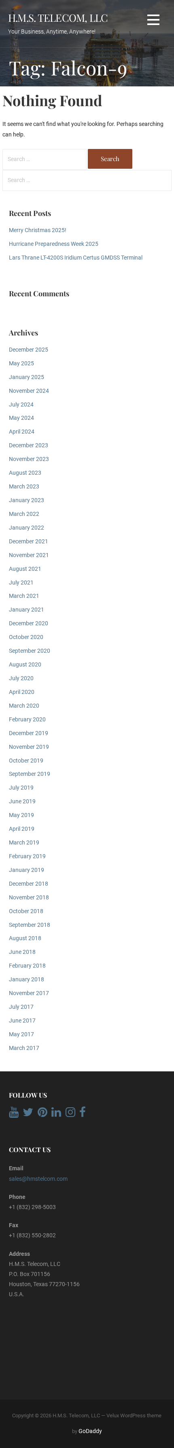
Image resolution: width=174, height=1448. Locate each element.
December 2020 (28, 623)
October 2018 (26, 911)
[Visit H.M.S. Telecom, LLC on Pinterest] (42, 1114)
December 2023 (28, 445)
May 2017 (21, 1034)
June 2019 (22, 801)
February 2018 (27, 965)
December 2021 (28, 541)
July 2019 (21, 787)
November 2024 (29, 391)
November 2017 (29, 993)
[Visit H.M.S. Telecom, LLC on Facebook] (82, 1114)
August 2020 (25, 664)
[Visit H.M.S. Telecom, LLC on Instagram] (70, 1114)
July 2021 (21, 582)
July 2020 (21, 678)
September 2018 (29, 925)
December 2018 (28, 883)
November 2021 (29, 555)
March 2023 (24, 486)
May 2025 (21, 363)
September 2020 (29, 651)
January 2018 (26, 979)
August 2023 (25, 472)
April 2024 (21, 431)
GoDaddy (90, 1431)
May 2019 (21, 815)
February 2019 (27, 856)
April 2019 (21, 829)
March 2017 (24, 1048)
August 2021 (25, 569)
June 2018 (22, 952)
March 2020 (24, 705)
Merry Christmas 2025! (37, 230)
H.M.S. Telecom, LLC (58, 17)
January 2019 (26, 870)
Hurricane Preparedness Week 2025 (53, 244)
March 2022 (24, 514)
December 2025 (28, 349)
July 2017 (21, 1007)
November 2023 (29, 459)
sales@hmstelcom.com (38, 1179)
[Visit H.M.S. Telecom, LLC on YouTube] (14, 1114)
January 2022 (26, 527)
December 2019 (28, 733)
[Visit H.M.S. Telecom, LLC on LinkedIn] (56, 1114)
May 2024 (21, 418)
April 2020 (21, 692)
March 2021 (24, 596)
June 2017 (22, 1020)
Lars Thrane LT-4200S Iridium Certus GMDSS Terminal (75, 257)
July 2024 (21, 404)
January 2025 (26, 377)
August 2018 (25, 938)
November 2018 (29, 897)
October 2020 (26, 637)
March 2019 (24, 842)
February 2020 (27, 719)
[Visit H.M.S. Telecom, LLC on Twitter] (28, 1114)
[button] (153, 20)
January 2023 (26, 500)
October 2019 (26, 760)
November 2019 (29, 747)
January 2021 (26, 609)
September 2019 (29, 774)
